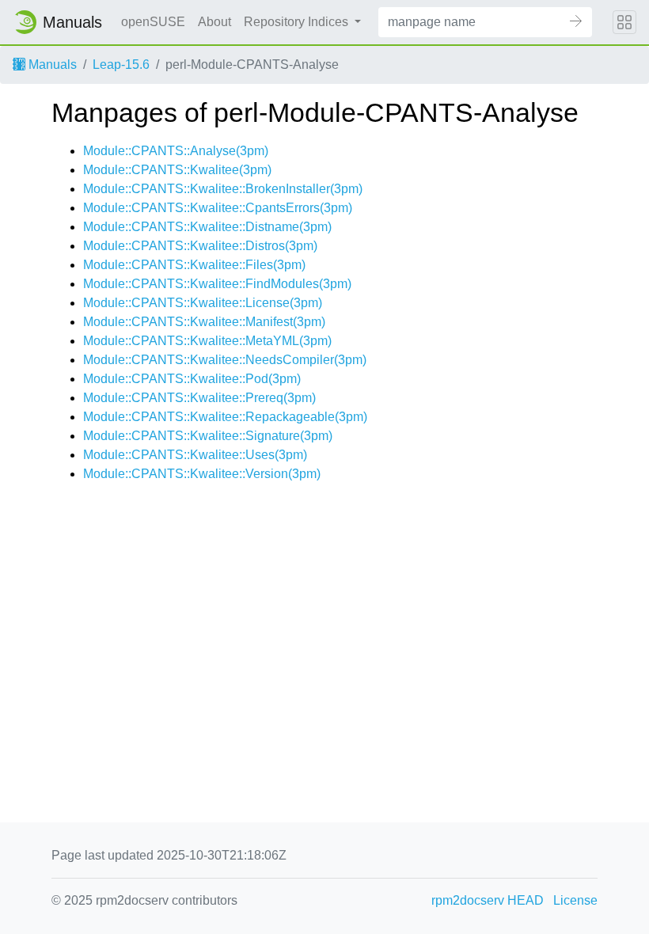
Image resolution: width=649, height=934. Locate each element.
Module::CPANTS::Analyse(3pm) (175, 151)
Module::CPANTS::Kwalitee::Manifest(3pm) (204, 321)
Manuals (51, 64)
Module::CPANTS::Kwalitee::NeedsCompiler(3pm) (224, 359)
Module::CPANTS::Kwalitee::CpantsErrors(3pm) (217, 208)
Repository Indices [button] (297, 21)
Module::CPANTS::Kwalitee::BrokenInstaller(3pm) (222, 189)
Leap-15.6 (121, 64)
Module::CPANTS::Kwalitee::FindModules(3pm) (217, 283)
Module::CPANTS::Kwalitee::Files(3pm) (194, 264)
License (575, 900)
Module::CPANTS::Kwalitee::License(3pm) (202, 302)
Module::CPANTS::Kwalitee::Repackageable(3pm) (225, 416)
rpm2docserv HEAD (487, 900)
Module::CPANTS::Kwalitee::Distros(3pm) (200, 245)
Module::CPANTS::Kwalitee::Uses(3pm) (195, 454)
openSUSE (153, 21)
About (214, 21)
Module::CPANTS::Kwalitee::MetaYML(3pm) (207, 340)
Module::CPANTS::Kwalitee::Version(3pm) (202, 473)
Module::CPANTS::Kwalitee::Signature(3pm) (207, 435)
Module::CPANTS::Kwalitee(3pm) (177, 170)
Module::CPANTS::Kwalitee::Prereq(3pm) (199, 397)
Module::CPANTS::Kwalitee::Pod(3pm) (192, 378)
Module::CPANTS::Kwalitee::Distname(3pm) (207, 227)
